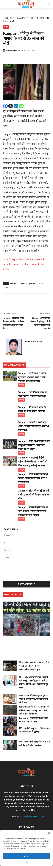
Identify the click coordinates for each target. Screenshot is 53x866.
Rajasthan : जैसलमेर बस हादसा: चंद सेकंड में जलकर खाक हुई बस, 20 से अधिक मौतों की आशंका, (34, 710)
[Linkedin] (16, 106)
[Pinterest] (18, 57)
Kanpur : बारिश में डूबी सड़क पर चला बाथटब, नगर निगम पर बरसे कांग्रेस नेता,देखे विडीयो (33, 511)
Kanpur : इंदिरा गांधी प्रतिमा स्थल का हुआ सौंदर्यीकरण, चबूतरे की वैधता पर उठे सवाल (34, 445)
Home (5, 18)
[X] (10, 106)
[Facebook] (5, 57)
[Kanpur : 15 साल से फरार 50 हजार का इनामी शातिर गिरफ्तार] (10, 410)
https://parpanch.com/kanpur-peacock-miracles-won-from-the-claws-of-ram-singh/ (24, 264)
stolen (6, 287)
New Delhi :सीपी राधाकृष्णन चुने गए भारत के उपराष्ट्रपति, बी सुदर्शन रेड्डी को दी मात (33, 699)
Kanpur (40, 283)
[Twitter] (11, 57)
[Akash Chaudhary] (4, 50)
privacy (28, 862)
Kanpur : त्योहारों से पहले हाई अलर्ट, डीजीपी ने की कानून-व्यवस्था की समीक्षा (33, 426)
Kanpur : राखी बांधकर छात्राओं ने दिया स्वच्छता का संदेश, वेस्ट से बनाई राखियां (33, 478)
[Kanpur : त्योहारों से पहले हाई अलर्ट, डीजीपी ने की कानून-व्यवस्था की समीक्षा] (10, 425)
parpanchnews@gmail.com (32, 816)
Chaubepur (23, 283)
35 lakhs (13, 283)
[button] (49, 833)
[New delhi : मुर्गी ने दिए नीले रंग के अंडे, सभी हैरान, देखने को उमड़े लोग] (10, 745)
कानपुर (12, 18)
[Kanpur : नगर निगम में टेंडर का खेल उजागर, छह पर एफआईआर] (10, 395)
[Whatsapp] (21, 106)
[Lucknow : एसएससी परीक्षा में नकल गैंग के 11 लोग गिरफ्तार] (10, 721)
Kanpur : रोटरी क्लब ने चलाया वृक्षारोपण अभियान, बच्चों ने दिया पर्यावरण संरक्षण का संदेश (32, 377)
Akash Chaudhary (14, 50)
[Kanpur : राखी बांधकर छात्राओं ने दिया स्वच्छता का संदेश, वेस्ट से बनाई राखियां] (10, 477)
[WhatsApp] (24, 57)
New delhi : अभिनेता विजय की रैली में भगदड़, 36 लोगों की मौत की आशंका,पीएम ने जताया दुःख (34, 665)
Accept (26, 856)
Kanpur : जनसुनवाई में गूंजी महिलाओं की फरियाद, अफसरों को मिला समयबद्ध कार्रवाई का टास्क (32, 461)
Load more (25, 755)
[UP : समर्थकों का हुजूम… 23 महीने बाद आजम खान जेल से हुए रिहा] (10, 731)
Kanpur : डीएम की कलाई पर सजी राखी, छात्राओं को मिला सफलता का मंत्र (33, 494)
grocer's (32, 283)
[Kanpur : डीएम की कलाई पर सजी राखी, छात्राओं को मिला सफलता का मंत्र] (10, 494)
